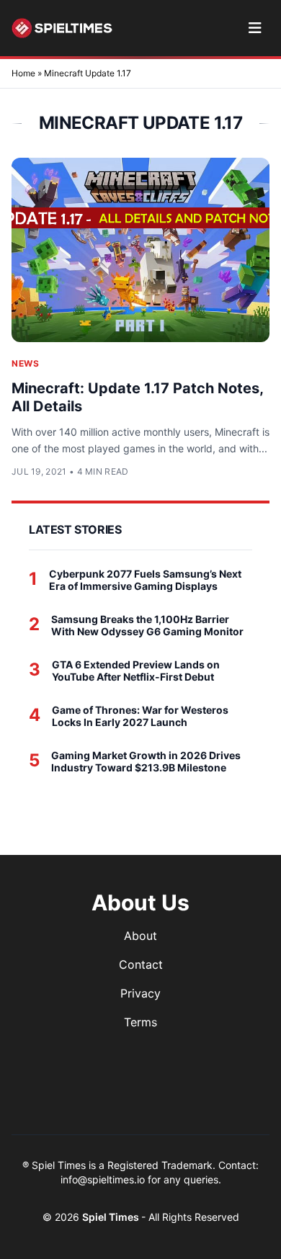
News (25, 363)
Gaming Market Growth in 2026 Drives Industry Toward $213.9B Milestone (146, 761)
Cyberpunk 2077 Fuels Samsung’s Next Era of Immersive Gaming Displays (145, 580)
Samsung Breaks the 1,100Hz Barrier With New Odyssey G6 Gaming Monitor (147, 625)
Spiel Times (111, 1217)
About (140, 935)
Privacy (140, 993)
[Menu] (254, 28)
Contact (141, 964)
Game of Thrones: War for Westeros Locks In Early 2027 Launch (140, 716)
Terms (140, 1022)
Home (23, 73)
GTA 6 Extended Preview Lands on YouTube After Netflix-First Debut (136, 671)
